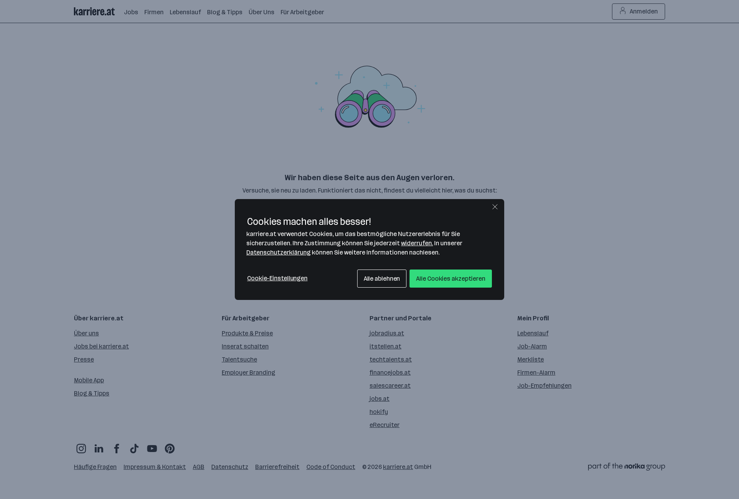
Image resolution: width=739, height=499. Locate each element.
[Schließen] (495, 206)
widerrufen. (417, 243)
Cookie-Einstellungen (277, 278)
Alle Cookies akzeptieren (450, 278)
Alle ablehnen (382, 278)
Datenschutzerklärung (278, 252)
